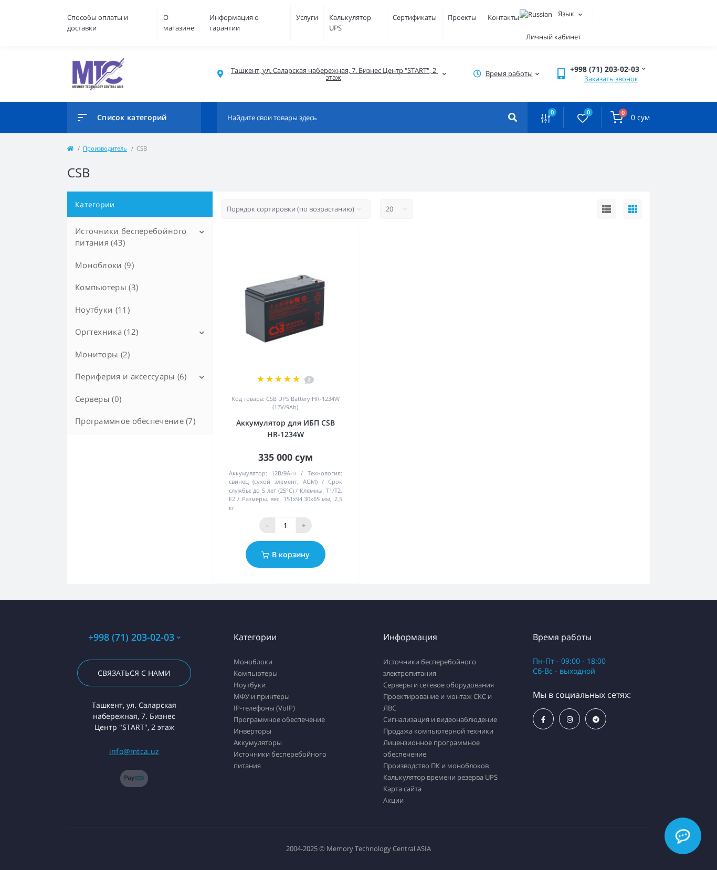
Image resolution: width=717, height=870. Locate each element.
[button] (333, 74)
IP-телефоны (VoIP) (264, 708)
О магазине (178, 23)
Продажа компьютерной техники (438, 731)
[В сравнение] (338, 241)
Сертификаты (415, 17)
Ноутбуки (250, 684)
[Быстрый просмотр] (323, 241)
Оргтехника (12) (107, 331)
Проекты (462, 17)
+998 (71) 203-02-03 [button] (131, 637)
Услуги (307, 17)
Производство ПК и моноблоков (436, 765)
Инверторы (252, 731)
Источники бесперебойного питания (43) (130, 237)
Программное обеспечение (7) (135, 421)
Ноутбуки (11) (102, 309)
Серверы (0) (98, 399)
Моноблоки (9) (104, 265)
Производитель (105, 148)
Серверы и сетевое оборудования (438, 684)
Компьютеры (256, 673)
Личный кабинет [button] (553, 36)
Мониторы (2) (102, 354)
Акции (393, 800)
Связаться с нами (134, 673)
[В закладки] (353, 241)
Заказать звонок (611, 78)
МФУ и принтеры (262, 696)
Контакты (503, 17)
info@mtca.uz (134, 751)
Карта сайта (402, 788)
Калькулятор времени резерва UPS (440, 777)
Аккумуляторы (258, 742)
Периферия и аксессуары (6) (131, 376)
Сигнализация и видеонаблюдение (440, 719)
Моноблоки (253, 661)
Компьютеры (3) (106, 287)
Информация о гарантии (234, 23)
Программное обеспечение (279, 719)
